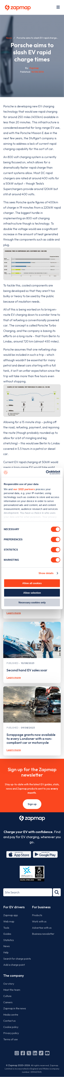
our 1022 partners (24, 489)
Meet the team (11, 989)
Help (6, 952)
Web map (8, 921)
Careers (7, 1002)
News (9, 37)
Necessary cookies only (32, 602)
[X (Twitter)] (29, 1053)
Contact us (9, 1020)
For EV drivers (14, 907)
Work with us (39, 921)
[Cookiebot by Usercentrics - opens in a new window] (46, 472)
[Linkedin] (35, 1053)
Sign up (32, 804)
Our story (8, 983)
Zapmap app (10, 915)
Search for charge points (17, 958)
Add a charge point (14, 964)
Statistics (8, 940)
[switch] (55, 539)
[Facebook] (23, 1053)
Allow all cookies (32, 583)
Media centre (10, 1014)
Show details (46, 573)
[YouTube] (47, 1053)
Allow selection (32, 592)
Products (37, 915)
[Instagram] (17, 1053)
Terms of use (10, 1039)
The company (13, 975)
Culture (7, 996)
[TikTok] (41, 1053)
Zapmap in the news (14, 1008)
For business (41, 907)
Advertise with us (42, 927)
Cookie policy (10, 1027)
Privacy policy (11, 1033)
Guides (7, 933)
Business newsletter (43, 933)
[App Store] (18, 854)
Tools (6, 927)
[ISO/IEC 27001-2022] (32, 873)
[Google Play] (45, 854)
